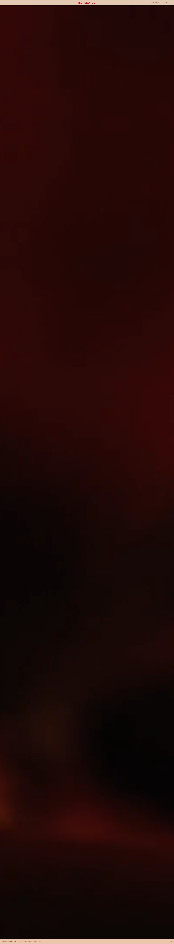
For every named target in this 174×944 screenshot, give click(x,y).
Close (171, 941)
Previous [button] (162, 941)
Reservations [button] (156, 2)
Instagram (166, 3)
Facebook (169, 3)
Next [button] (166, 941)
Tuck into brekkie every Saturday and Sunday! (22, 941)
